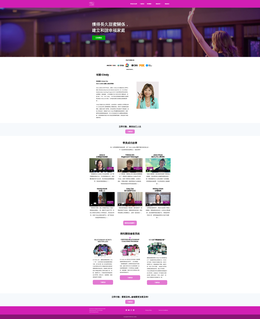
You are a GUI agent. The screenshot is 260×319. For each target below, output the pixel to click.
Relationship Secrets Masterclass (103, 240)
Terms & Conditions (163, 310)
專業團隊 (149, 4)
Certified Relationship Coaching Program (130, 240)
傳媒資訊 (167, 4)
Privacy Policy (148, 310)
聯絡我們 (158, 4)
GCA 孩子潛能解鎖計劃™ (157, 240)
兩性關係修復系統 (130, 233)
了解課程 (142, 4)
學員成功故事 (133, 4)
